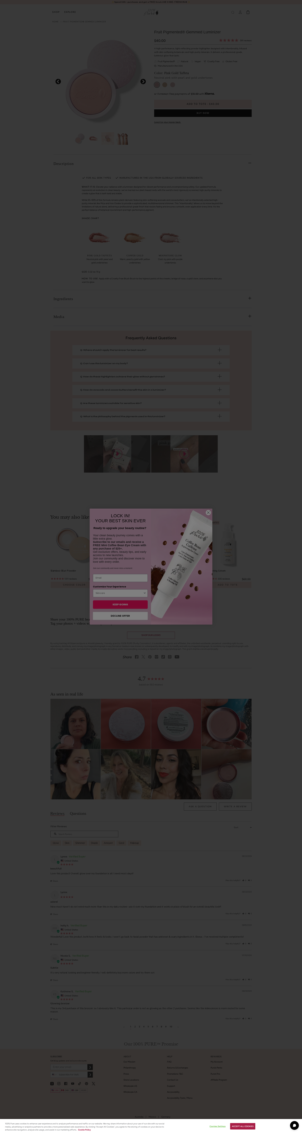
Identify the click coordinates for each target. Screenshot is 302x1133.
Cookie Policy (84, 1130)
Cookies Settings (218, 1126)
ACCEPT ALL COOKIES (243, 1126)
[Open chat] (294, 1125)
